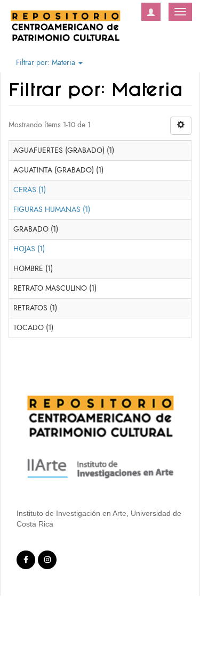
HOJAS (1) (29, 249)
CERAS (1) (29, 190)
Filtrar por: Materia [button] (46, 62)
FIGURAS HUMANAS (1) (51, 209)
